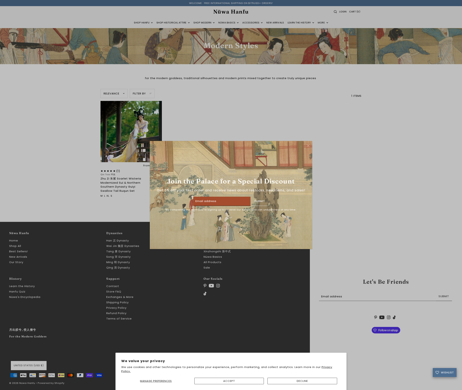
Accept (229, 381)
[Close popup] (308, 145)
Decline (302, 381)
